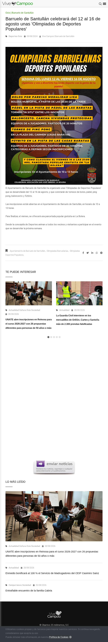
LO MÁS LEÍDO (15, 481)
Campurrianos (15, 585)
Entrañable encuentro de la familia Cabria (28, 590)
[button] (48, 337)
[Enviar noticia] (54, 467)
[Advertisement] (54, 374)
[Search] (100, 4)
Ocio (20, 36)
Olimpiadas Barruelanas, (58, 251)
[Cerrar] (70, 637)
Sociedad (35, 310)
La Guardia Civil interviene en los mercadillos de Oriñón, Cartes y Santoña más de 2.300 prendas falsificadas (77, 319)
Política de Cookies (58, 637)
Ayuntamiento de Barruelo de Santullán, (28, 251)
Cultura (22, 310)
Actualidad (14, 310)
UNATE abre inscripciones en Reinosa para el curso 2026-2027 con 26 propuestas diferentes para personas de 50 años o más (28, 323)
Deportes (13, 36)
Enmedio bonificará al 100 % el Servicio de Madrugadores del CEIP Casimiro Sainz (52, 573)
